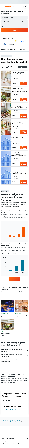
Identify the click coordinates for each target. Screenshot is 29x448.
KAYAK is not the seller (8, 438)
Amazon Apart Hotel (17, 137)
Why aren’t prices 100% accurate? (11, 443)
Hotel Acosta (15, 104)
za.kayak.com (5, 420)
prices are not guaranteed (7, 434)
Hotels (11, 420)
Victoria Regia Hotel (17, 88)
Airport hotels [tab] (6, 400)
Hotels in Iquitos (17, 421)
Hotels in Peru (9, 421)
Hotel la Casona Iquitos (17, 121)
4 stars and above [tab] (6, 296)
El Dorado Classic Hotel (17, 72)
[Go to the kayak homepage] (9, 6)
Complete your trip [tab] (17, 400)
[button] (2, 6)
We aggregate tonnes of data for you (11, 441)
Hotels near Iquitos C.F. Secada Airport (13, 409)
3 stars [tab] (15, 296)
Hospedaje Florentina (17, 153)
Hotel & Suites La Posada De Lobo (19, 170)
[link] (14, 279)
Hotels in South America (19, 420)
